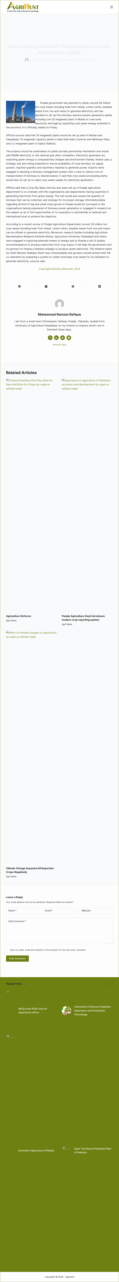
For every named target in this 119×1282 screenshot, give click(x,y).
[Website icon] (62, 337)
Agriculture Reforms (18, 616)
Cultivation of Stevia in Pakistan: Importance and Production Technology (92, 1010)
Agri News (89, 60)
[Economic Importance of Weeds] (10, 1150)
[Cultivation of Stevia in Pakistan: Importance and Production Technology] (66, 1010)
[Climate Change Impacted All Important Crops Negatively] (31, 747)
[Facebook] (19, 286)
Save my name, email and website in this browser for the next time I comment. (48, 950)
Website (86, 910)
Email (49, 910)
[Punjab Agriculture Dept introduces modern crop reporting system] (87, 494)
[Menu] (111, 7)
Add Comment (17, 921)
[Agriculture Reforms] (31, 494)
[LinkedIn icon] (56, 337)
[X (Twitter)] (46, 286)
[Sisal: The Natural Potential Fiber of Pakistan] (66, 1150)
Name (12, 910)
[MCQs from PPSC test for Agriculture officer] (10, 1010)
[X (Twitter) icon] (68, 337)
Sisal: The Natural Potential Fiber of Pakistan (92, 1150)
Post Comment (17, 958)
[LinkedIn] (99, 286)
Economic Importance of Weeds (36, 1150)
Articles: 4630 (59, 345)
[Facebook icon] (50, 337)
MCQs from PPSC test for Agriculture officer (32, 1010)
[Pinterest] (73, 286)
